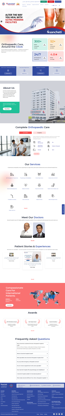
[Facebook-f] (54, 414)
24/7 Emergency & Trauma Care (12, 177)
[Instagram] (59, 414)
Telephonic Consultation (47, 385)
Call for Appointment (63, 209)
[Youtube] (56, 414)
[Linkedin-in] (62, 414)
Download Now (56, 73)
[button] (1, 21)
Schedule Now (8, 73)
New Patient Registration (35, 385)
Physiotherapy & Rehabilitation (25, 177)
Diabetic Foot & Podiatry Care (53, 188)
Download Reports (57, 385)
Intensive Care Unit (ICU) (53, 177)
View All (32, 279)
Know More (7, 108)
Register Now (24, 73)
